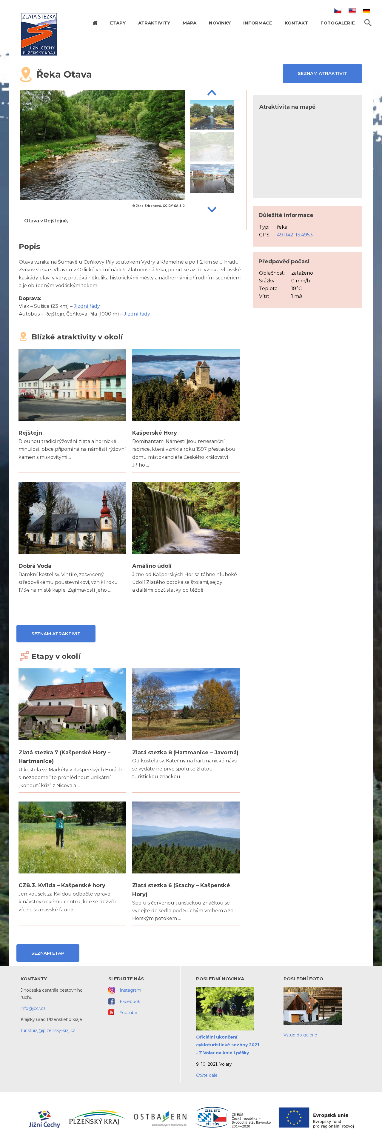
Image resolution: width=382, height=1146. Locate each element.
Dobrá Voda (35, 566)
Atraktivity (154, 23)
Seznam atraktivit (322, 73)
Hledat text (368, 22)
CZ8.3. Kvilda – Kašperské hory (62, 885)
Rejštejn (30, 433)
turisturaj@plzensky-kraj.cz (48, 1030)
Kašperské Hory (154, 433)
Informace (257, 23)
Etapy (118, 23)
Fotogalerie (338, 23)
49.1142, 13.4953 (295, 235)
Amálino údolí (151, 566)
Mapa (189, 23)
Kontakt (296, 23)
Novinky (220, 23)
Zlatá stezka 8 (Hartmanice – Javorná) (185, 752)
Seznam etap (47, 953)
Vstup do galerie (300, 1035)
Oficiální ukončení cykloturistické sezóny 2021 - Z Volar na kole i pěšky (227, 1045)
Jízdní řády (87, 306)
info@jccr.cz (33, 1008)
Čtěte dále (207, 1075)
